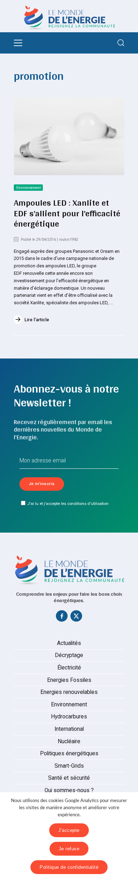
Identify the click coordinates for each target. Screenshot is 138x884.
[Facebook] (62, 617)
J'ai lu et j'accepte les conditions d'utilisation (68, 503)
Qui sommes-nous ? (69, 790)
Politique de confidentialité (69, 867)
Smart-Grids (69, 766)
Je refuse (69, 848)
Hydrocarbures (69, 716)
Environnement (28, 187)
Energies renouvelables (69, 692)
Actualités (69, 643)
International (69, 729)
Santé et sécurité (69, 778)
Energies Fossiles (69, 680)
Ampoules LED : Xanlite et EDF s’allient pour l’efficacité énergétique (67, 213)
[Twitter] (76, 617)
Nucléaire (69, 741)
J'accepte (69, 830)
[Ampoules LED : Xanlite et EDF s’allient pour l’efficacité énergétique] (69, 136)
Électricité (69, 668)
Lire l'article (36, 319)
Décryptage (69, 655)
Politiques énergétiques (69, 753)
